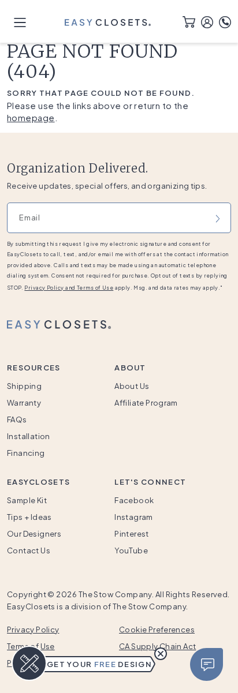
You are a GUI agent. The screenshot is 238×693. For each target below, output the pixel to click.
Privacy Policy (33, 629)
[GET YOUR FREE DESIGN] (29, 663)
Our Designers (34, 533)
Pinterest (131, 533)
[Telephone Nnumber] (225, 20)
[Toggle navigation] (20, 21)
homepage (31, 117)
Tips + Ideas (29, 517)
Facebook (134, 500)
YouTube (131, 550)
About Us (131, 386)
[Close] (206, 664)
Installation (28, 436)
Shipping (24, 386)
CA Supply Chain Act (157, 646)
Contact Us (28, 550)
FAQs (17, 419)
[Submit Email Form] (217, 217)
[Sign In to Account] (207, 20)
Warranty (24, 402)
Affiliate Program (146, 402)
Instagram (133, 517)
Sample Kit (27, 500)
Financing (26, 453)
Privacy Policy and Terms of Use (68, 287)
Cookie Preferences (157, 629)
